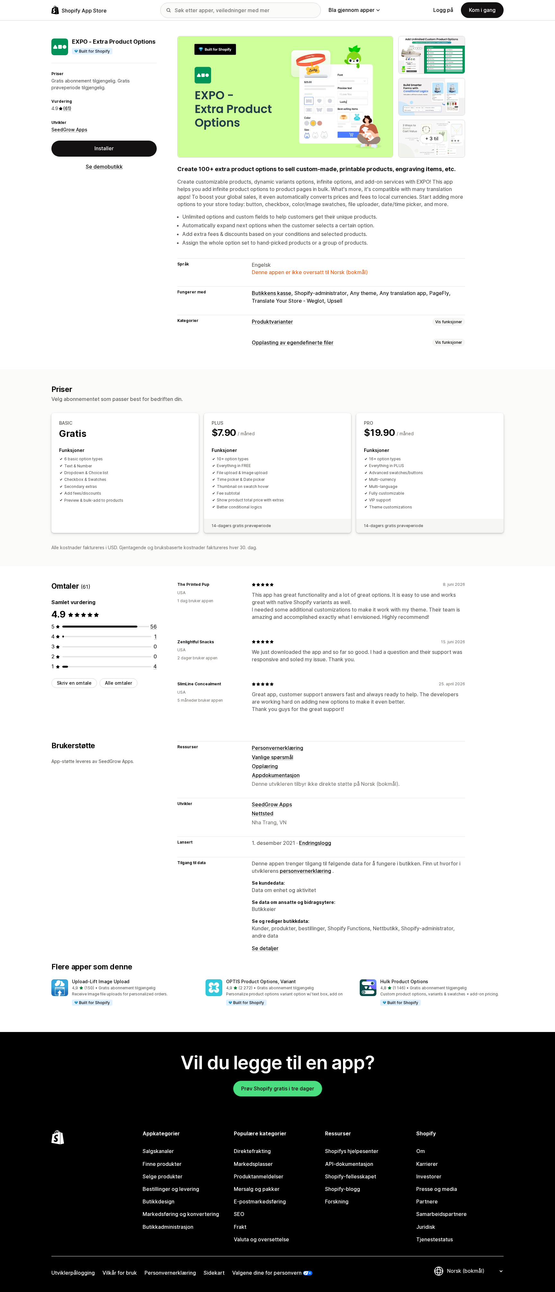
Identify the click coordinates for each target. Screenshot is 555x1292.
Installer (104, 148)
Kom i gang (482, 10)
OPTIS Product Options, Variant (261, 981)
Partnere (427, 1201)
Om (420, 1151)
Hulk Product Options (404, 981)
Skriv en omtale (74, 683)
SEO (239, 1214)
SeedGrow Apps (69, 129)
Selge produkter (162, 1176)
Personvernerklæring (277, 748)
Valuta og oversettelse (261, 1239)
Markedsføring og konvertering (181, 1214)
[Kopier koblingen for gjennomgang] (213, 584)
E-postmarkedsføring (260, 1201)
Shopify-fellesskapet (350, 1176)
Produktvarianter (272, 321)
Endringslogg (315, 843)
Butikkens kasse (271, 293)
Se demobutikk (104, 166)
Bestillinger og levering (171, 1189)
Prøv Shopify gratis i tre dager (277, 1088)
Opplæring (265, 766)
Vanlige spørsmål (272, 757)
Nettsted (262, 813)
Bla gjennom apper (351, 10)
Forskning (336, 1201)
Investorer (428, 1176)
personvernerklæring (305, 871)
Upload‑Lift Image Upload (100, 981)
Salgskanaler (158, 1151)
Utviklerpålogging (73, 1273)
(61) (67, 108)
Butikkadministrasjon (168, 1227)
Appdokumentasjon (276, 775)
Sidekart (214, 1273)
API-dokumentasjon (349, 1164)
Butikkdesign (158, 1201)
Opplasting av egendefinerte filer (292, 342)
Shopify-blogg (342, 1189)
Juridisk (425, 1227)
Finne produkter (162, 1164)
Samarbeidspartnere (441, 1214)
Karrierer (427, 1164)
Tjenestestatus (434, 1239)
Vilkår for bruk (119, 1273)
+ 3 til (431, 138)
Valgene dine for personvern (267, 1273)
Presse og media (436, 1189)
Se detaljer (265, 948)
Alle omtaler (118, 683)
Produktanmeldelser (258, 1176)
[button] (123, 992)
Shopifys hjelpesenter (351, 1151)
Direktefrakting (252, 1151)
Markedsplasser (253, 1164)
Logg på (443, 10)
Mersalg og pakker (256, 1189)
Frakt (240, 1227)
